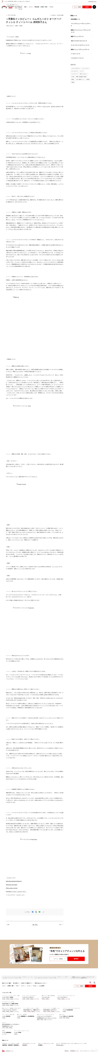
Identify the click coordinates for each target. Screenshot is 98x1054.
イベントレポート (85, 68)
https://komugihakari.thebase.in (14, 881)
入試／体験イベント (80, 79)
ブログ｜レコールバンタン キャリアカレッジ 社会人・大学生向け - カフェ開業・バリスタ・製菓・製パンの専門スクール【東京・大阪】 (51, 977)
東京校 (88, 79)
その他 (72, 76)
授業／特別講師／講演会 (81, 76)
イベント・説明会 (77, 7)
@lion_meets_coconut (11, 888)
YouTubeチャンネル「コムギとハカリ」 (16, 891)
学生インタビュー (83, 73)
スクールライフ (74, 71)
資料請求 (87, 7)
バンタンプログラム (75, 68)
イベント (82, 71)
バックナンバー (74, 73)
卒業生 (72, 79)
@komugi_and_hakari (11, 884)
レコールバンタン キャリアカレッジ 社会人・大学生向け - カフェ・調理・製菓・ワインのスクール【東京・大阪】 (17, 977)
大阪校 (72, 82)
